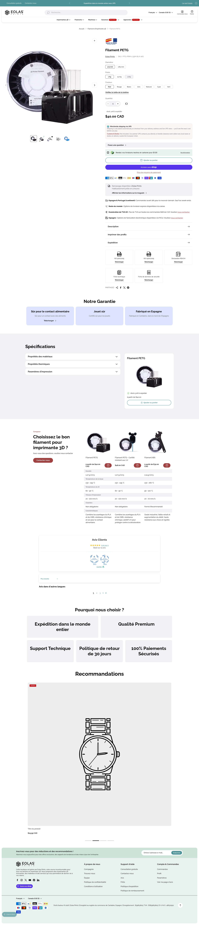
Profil (159, 873)
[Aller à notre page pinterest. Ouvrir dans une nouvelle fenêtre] (34, 880)
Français (152, 12)
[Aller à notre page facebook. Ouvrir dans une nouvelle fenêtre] (17, 880)
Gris (138, 87)
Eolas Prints (110, 56)
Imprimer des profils (117, 234)
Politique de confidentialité (95, 882)
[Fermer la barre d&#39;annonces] (196, 3)
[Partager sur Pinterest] (128, 287)
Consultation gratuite (14, 3)
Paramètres (162, 878)
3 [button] (100, 593)
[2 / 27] (42, 138)
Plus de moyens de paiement (149, 172)
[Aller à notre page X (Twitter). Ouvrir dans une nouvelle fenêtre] (25, 880)
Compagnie (89, 869)
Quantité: (109, 98)
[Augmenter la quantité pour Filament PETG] (118, 104)
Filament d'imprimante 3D (97, 29)
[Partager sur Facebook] (120, 287)
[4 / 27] (58, 138)
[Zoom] (94, 40)
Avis (122, 878)
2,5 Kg (119, 77)
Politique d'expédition (129, 886)
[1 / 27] (33, 138)
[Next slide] (129, 3)
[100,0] (94, 559)
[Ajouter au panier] (108, 465)
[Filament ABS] (157, 442)
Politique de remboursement (132, 891)
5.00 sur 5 (105, 545)
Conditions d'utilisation (93, 886)
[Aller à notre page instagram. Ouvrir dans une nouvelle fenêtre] (21, 880)
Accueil (81, 29)
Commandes (162, 869)
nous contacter (177, 218)
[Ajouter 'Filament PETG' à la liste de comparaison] (126, 103)
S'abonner (176, 853)
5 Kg (129, 77)
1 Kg (109, 77)
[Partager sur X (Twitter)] (124, 287)
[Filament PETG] (99, 442)
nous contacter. (183, 212)
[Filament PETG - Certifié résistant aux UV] (128, 442)
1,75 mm (110, 67)
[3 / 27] (50, 138)
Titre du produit (34, 829)
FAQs (123, 882)
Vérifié (99, 567)
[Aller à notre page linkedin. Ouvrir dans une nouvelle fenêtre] (38, 880)
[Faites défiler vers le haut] (180, 905)
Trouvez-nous (89, 873)
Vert (168, 87)
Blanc (129, 87)
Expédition (113, 242)
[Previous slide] (69, 3)
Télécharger (119, 262)
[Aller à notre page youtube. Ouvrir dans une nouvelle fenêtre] (30, 880)
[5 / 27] (66, 138)
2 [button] (96, 593)
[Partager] (117, 287)
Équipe (87, 878)
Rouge (119, 87)
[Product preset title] (99, 754)
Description (113, 226)
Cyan (159, 87)
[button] (103, 593)
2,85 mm (121, 67)
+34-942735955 (187, 3)
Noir (109, 87)
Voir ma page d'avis (165, 882)
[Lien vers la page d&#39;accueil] (25, 864)
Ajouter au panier (150, 403)
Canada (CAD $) (164, 12)
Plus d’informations (185, 152)
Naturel (149, 87)
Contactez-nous (30, 3)
